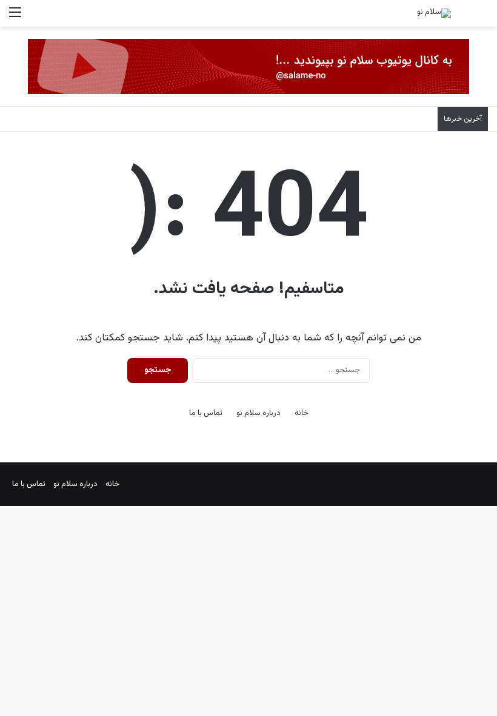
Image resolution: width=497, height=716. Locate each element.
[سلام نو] (434, 13)
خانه (302, 413)
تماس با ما (205, 413)
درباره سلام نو (258, 413)
